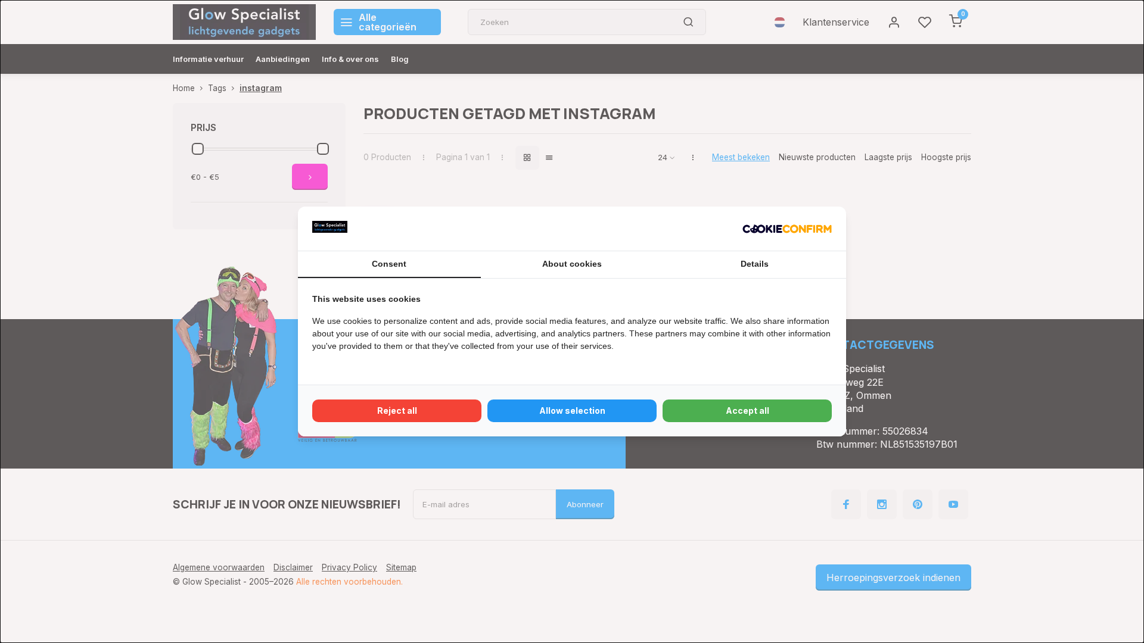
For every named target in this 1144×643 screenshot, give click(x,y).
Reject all (397, 410)
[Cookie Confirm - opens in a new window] (787, 228)
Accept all (747, 410)
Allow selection (572, 410)
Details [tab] (755, 264)
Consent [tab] (389, 264)
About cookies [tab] (572, 264)
